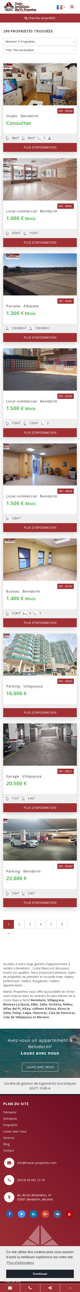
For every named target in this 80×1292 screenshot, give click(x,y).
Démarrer (10, 1112)
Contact (8, 1150)
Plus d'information (40, 147)
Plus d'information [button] (20, 1263)
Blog (6, 1144)
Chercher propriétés (41, 18)
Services (9, 1138)
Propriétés (10, 1125)
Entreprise (10, 1119)
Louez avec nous (15, 1131)
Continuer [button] (40, 1273)
